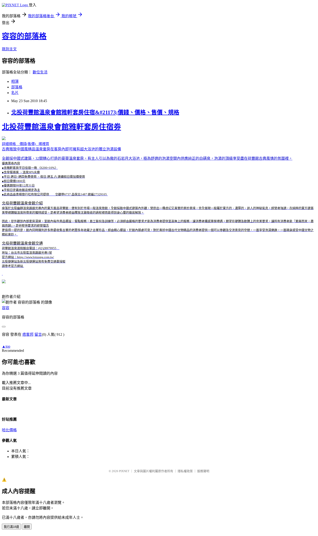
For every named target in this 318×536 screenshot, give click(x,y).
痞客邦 (28, 334)
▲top (6, 346)
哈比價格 (9, 430)
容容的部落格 (24, 36)
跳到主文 (9, 49)
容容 (5, 308)
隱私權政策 (185, 471)
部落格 (16, 87)
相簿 (15, 81)
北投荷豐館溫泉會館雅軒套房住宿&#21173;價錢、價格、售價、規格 (95, 112)
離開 (27, 527)
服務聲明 (203, 471)
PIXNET (124, 471)
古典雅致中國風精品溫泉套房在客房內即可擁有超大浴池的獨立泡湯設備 (158, 195)
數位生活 (40, 72)
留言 (38, 334)
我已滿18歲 (11, 527)
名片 (15, 93)
